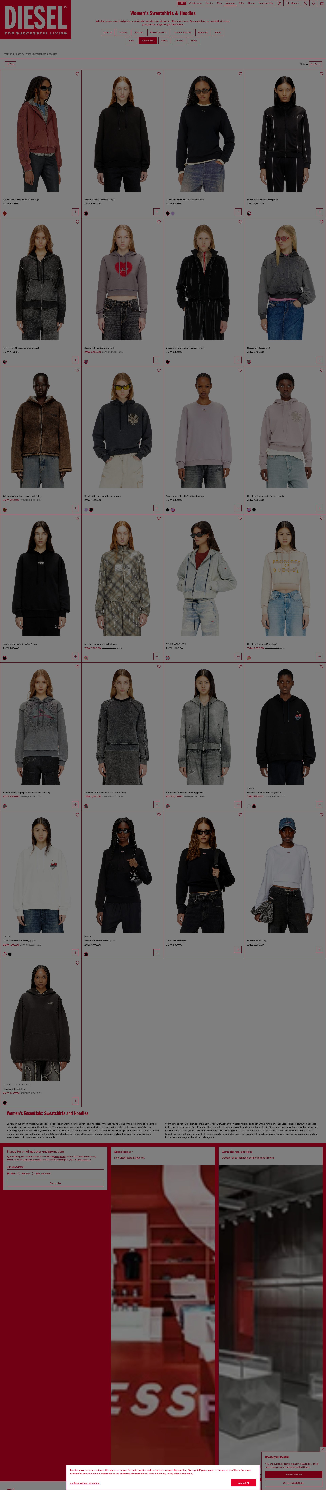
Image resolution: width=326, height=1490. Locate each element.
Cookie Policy (185, 1473)
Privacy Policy (165, 1473)
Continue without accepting (85, 1483)
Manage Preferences (134, 1473)
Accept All (243, 1483)
